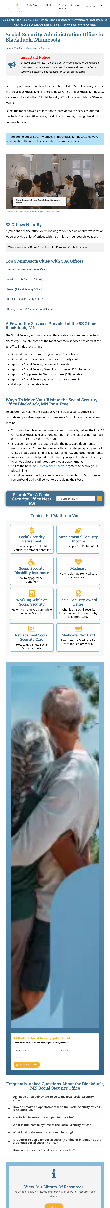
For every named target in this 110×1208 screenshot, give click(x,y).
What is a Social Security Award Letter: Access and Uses (48, 158)
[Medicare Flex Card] (78, 628)
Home (9, 48)
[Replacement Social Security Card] (31, 628)
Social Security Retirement (32, 538)
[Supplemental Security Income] (78, 530)
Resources (75, 5)
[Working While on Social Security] (31, 593)
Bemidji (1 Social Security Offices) (25, 299)
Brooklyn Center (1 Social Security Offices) (30, 309)
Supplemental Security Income (78, 538)
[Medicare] (78, 562)
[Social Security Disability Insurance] (31, 562)
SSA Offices (19, 10)
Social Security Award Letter (78, 602)
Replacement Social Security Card (31, 637)
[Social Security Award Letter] (78, 593)
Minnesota (32, 48)
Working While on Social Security (32, 602)
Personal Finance (63, 7)
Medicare (50, 5)
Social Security (34, 5)
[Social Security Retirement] (31, 530)
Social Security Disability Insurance (31, 570)
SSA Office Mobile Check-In (49, 466)
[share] (98, 157)
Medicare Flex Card (78, 635)
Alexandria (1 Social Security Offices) (27, 269)
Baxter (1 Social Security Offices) (24, 289)
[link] (10, 158)
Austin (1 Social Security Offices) (24, 279)
